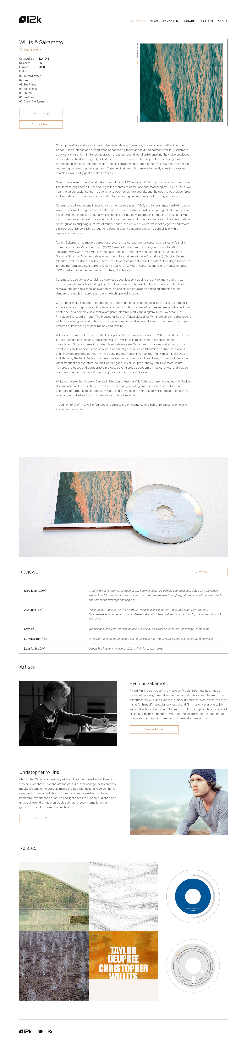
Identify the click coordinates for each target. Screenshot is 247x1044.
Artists (207, 21)
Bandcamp (170, 21)
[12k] (30, 19)
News (154, 21)
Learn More (154, 729)
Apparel (189, 21)
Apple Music (41, 124)
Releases (138, 21)
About (223, 21)
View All (201, 572)
